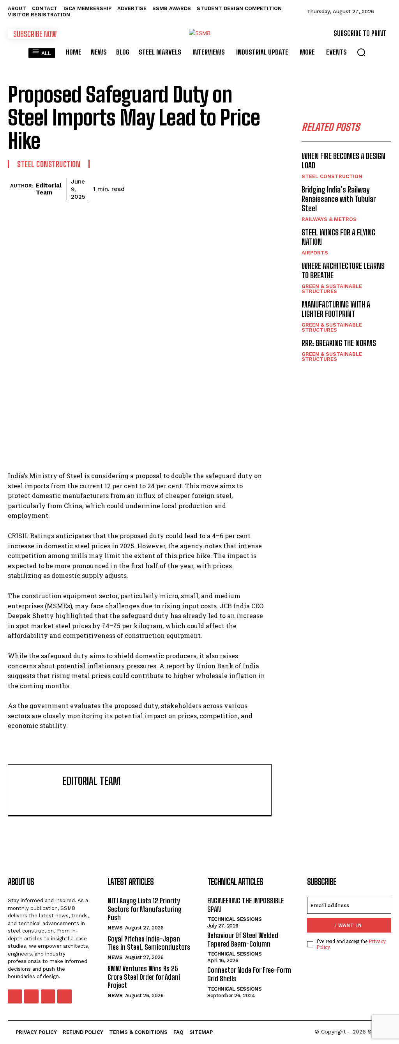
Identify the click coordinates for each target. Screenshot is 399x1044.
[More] (258, 188)
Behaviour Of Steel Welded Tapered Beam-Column (242, 939)
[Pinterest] (168, 188)
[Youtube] (64, 996)
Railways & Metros (329, 219)
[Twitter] (150, 188)
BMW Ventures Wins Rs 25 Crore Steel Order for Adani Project (144, 976)
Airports (315, 252)
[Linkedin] (204, 188)
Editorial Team (49, 189)
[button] (361, 52)
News (115, 928)
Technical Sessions (234, 919)
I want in (348, 925)
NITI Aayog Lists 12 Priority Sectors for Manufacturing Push (145, 909)
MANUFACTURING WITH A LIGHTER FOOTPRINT (336, 309)
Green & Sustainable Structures (332, 289)
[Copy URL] (240, 188)
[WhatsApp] (186, 188)
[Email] (222, 188)
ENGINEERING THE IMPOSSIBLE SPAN (245, 904)
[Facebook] (132, 188)
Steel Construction (48, 164)
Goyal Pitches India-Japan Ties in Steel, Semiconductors (149, 943)
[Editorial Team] (9, 189)
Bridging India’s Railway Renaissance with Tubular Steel (339, 199)
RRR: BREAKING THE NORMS (339, 343)
